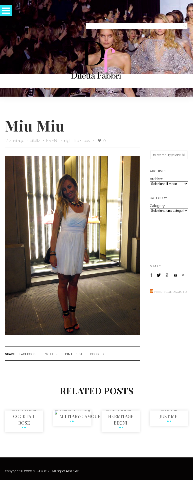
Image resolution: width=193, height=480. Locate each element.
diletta (35, 140)
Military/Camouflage (86, 416)
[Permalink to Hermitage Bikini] (120, 410)
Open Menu (6, 10)
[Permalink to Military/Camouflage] (72, 410)
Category (157, 206)
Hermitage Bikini (120, 419)
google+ (97, 354)
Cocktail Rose (24, 419)
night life (71, 140)
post (87, 140)
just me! (169, 416)
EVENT (52, 140)
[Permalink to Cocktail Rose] (24, 410)
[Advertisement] (169, 125)
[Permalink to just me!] (169, 410)
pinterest (74, 354)
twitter (50, 354)
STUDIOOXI (41, 471)
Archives (157, 179)
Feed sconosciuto (170, 292)
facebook (27, 354)
